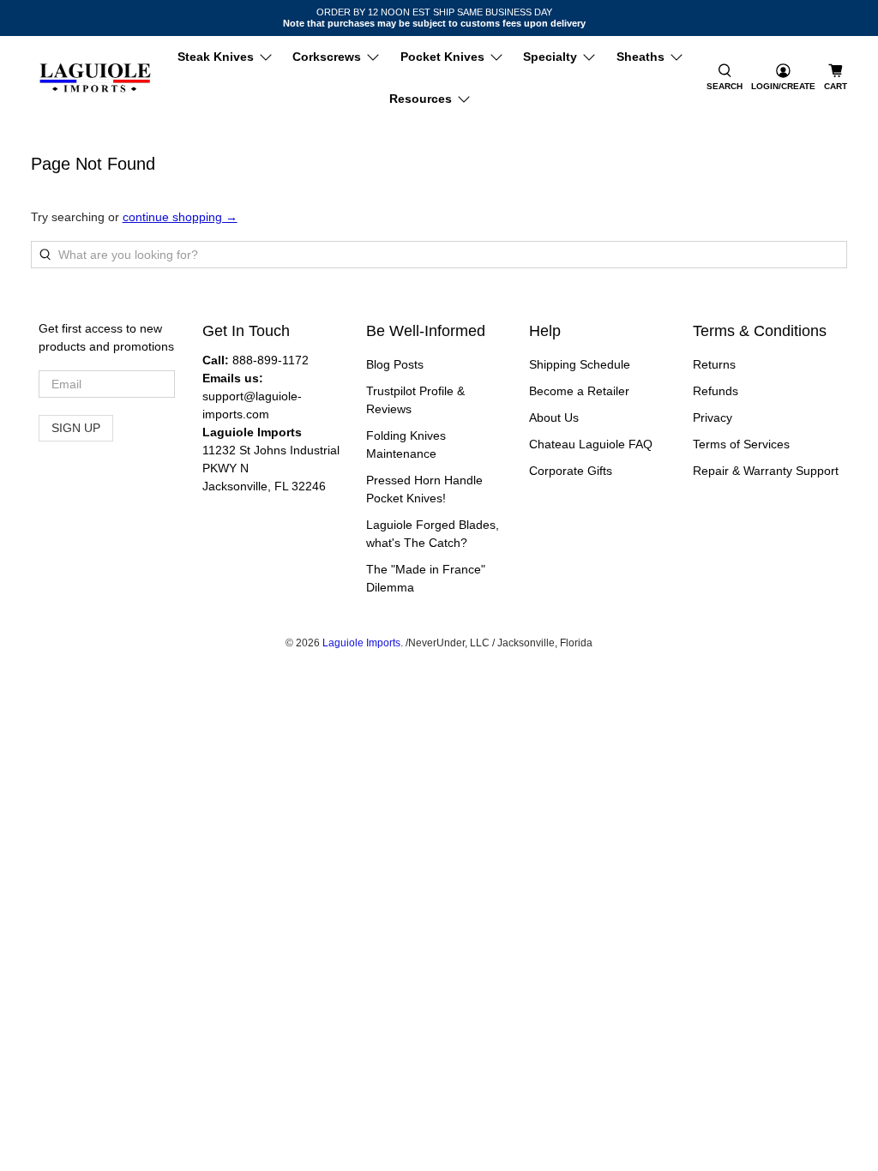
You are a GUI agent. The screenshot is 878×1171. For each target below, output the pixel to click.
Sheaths (640, 56)
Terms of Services (741, 444)
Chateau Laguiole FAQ (590, 444)
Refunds (715, 391)
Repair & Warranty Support (766, 470)
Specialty (550, 56)
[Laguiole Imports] (95, 78)
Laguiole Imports (361, 642)
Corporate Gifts (570, 470)
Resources (420, 98)
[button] (724, 78)
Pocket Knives (442, 56)
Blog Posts (395, 364)
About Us (554, 417)
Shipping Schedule (579, 364)
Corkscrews (326, 56)
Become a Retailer (579, 391)
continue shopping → (180, 217)
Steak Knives (215, 56)
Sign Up (75, 428)
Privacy (712, 417)
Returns (714, 364)
